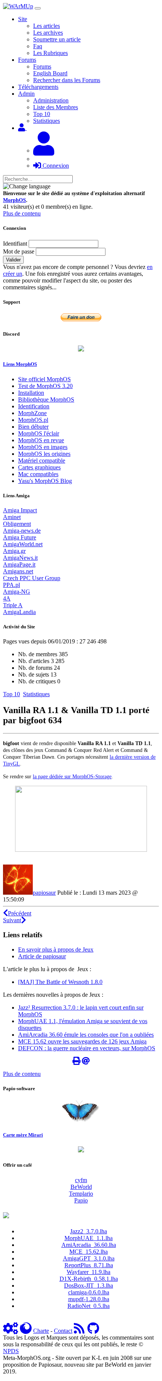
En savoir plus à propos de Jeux (55, 949)
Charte (41, 1331)
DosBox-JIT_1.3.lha (88, 1285)
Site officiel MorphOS (44, 379)
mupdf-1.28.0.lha (88, 1299)
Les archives (48, 32)
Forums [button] (27, 60)
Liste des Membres (55, 107)
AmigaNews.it (20, 558)
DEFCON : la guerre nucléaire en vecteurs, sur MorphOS (86, 1048)
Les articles (46, 26)
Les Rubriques (50, 53)
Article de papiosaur (42, 956)
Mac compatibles (38, 474)
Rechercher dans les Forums (66, 80)
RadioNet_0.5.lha (88, 1306)
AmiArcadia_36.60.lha (88, 1245)
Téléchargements (38, 87)
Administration (51, 100)
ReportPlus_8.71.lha (88, 1265)
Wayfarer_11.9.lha (88, 1272)
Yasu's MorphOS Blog (45, 481)
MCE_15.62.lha (88, 1251)
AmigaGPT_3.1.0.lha (89, 1258)
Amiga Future (19, 537)
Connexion (55, 165)
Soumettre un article (57, 39)
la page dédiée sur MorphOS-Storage (72, 776)
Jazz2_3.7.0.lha (88, 1231)
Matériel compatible (41, 460)
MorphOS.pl (33, 420)
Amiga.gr (14, 551)
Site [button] (22, 19)
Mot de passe (18, 251)
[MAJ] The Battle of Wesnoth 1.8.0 (60, 982)
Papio (81, 1200)
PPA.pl (11, 585)
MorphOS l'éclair (38, 433)
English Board (50, 73)
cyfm (81, 1180)
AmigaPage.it (19, 564)
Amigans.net (18, 571)
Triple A (13, 605)
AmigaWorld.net (23, 544)
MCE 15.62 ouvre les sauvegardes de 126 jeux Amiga (82, 1041)
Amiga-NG (16, 591)
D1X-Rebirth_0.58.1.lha (89, 1279)
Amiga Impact (20, 510)
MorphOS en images (42, 447)
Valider (13, 260)
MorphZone (32, 413)
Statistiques (46, 121)
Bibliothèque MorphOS (46, 399)
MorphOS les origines (44, 454)
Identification (33, 406)
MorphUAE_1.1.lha (88, 1238)
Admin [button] (26, 93)
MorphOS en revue (41, 440)
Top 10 (41, 114)
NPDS (11, 1351)
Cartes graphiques (39, 467)
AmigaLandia (19, 612)
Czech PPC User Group (31, 578)
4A (7, 598)
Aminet (12, 517)
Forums (42, 66)
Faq (37, 46)
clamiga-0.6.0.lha (88, 1292)
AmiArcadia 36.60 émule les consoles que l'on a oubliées (86, 1034)
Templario (81, 1193)
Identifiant (15, 243)
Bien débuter (33, 426)
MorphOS (14, 200)
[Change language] (26, 186)
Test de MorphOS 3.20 (45, 386)
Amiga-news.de (22, 530)
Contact (63, 1331)
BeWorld (81, 1187)
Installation (31, 393)
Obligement (17, 524)
